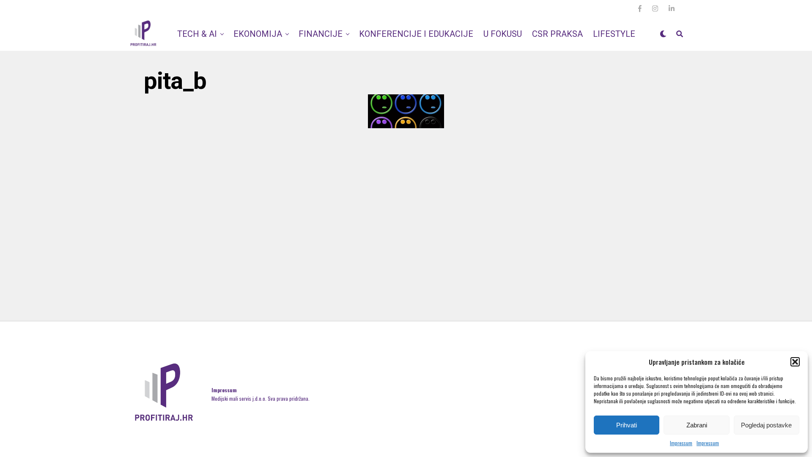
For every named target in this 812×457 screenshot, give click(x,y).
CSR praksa (557, 34)
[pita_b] (406, 125)
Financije (321, 34)
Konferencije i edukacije (416, 34)
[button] (795, 362)
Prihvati (626, 425)
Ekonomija (257, 34)
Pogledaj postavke (766, 425)
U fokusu (502, 34)
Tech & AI (197, 34)
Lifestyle (614, 34)
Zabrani (696, 425)
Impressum (681, 442)
